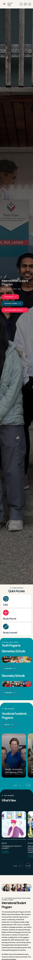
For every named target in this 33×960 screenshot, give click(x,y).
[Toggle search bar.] (21, 4)
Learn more (8, 668)
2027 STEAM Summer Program (13, 310)
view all (7, 724)
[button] (29, 4)
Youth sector (8, 297)
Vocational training (10, 303)
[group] (14, 756)
